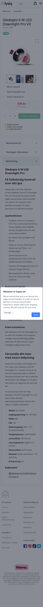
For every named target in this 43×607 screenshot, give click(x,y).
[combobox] (8, 312)
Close (35, 314)
